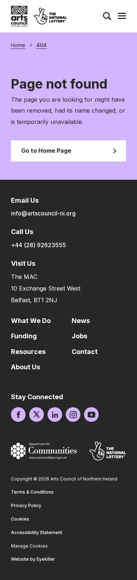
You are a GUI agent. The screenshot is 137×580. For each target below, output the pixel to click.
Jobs (79, 336)
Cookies (20, 519)
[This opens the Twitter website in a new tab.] (36, 414)
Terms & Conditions (32, 492)
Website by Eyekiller (33, 559)
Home (18, 45)
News (81, 320)
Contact (85, 351)
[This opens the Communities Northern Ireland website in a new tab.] (44, 451)
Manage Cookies (29, 546)
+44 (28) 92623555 (38, 245)
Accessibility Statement (36, 532)
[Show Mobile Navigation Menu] (122, 16)
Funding (24, 336)
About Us (25, 367)
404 (41, 45)
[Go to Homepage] (19, 16)
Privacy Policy (26, 505)
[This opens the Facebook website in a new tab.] (18, 414)
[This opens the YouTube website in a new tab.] (91, 414)
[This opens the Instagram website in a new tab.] (73, 414)
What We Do (31, 320)
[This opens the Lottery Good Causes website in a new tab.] (108, 450)
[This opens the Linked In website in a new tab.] (54, 414)
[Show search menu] (107, 16)
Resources (28, 351)
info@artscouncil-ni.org (43, 213)
